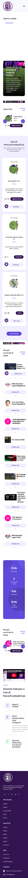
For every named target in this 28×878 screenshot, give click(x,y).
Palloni (20, 313)
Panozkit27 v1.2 (18, 117)
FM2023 (5, 827)
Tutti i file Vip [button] (14, 334)
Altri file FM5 (22, 109)
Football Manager (8, 861)
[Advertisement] (14, 42)
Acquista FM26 (7, 811)
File (21, 64)
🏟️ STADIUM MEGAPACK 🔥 (20, 476)
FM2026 (5, 804)
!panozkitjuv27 (18, 265)
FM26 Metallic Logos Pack (17, 536)
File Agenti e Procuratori (17, 518)
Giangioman (6, 858)
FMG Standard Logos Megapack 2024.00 (20, 644)
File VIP (5, 814)
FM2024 (5, 807)
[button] (23, 121)
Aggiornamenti (16, 125)
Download (18, 373)
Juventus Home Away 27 (14, 238)
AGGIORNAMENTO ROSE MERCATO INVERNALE (19, 421)
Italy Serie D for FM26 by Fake (21, 458)
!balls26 (17, 321)
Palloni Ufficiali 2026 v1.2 (14, 295)
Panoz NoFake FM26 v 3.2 (21, 366)
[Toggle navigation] (24, 6)
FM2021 (5, 834)
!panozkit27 (17, 207)
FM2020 (5, 838)
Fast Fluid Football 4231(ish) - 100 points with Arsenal (21, 497)
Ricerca (5, 818)
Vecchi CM (6, 854)
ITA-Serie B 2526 (18, 440)
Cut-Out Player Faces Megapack (18, 403)
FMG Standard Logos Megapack (18, 385)
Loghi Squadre (16, 651)
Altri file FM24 (22, 632)
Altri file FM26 (22, 353)
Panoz (15, 120)
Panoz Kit (19, 257)
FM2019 (5, 841)
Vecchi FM (6, 845)
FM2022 (5, 831)
